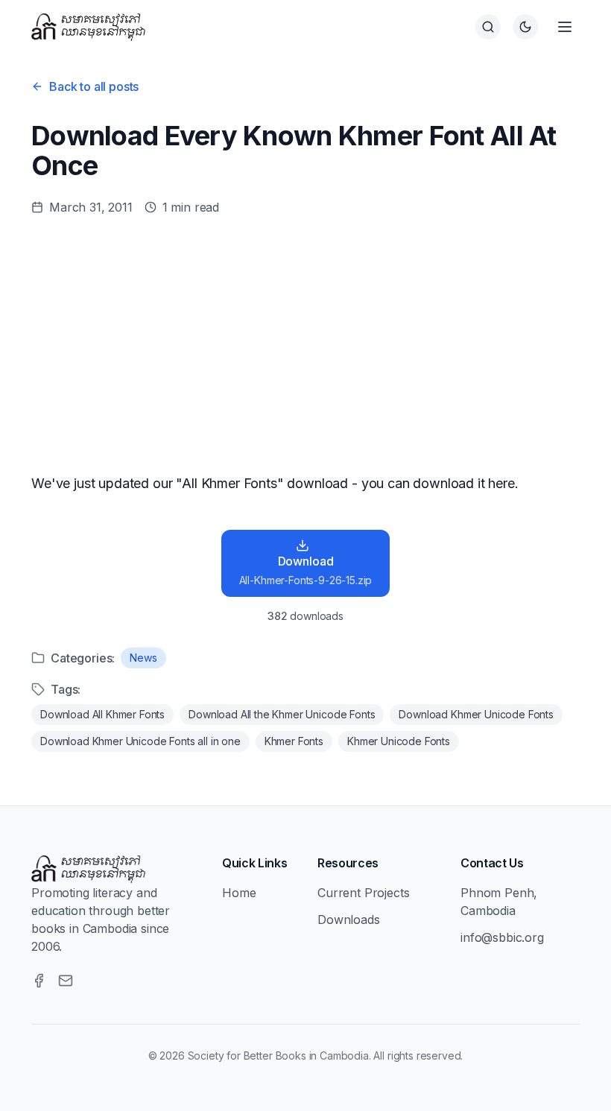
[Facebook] (38, 980)
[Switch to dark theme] (525, 26)
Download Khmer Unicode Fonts (476, 714)
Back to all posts (94, 86)
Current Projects (363, 892)
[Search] (488, 26)
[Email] (65, 980)
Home (239, 892)
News (143, 657)
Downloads (348, 919)
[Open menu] (565, 27)
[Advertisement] (305, 344)
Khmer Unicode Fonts (398, 741)
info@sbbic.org (502, 937)
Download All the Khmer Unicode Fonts (282, 714)
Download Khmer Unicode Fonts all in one (140, 741)
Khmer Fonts (294, 741)
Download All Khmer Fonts (102, 714)
